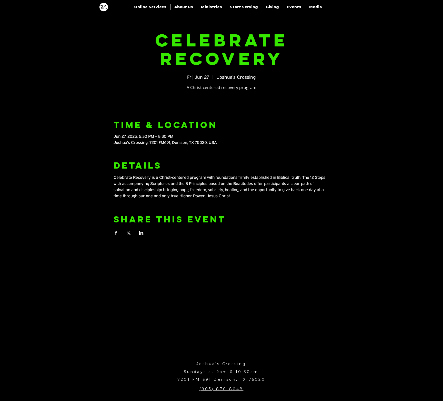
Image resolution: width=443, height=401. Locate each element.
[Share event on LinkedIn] (141, 233)
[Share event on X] (128, 233)
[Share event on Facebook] (116, 233)
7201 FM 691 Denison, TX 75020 (221, 379)
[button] (150, 7)
